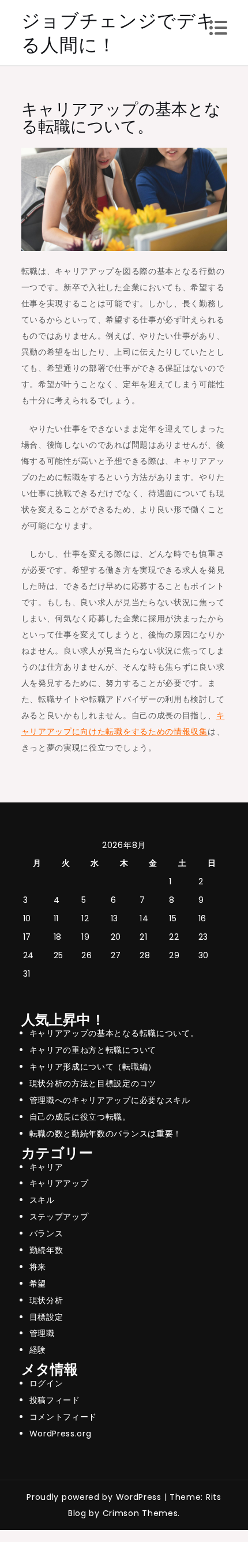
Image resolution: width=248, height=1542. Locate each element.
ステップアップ (59, 1216)
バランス (46, 1233)
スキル (42, 1200)
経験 (37, 1350)
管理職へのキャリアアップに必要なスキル (109, 1100)
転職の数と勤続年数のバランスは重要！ (105, 1133)
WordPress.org (60, 1433)
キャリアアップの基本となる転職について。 (114, 1033)
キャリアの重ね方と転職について (93, 1050)
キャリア (46, 1167)
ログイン (46, 1383)
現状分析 (46, 1300)
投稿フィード (54, 1400)
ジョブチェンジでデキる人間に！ (118, 32)
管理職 (42, 1333)
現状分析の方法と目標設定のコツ (93, 1083)
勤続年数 (46, 1250)
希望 (37, 1283)
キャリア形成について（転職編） (93, 1066)
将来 (37, 1267)
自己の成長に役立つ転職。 (80, 1117)
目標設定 (46, 1317)
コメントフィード (63, 1417)
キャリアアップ (59, 1183)
